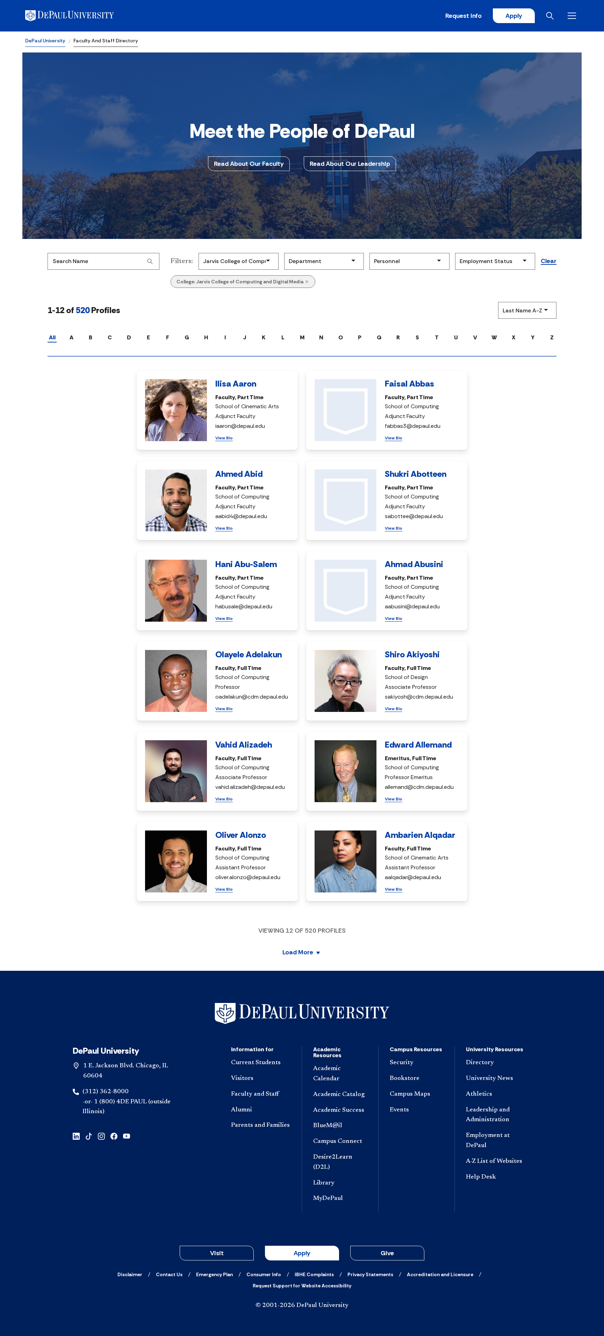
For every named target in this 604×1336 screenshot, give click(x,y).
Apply (513, 16)
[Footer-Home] (302, 1013)
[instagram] (101, 1135)
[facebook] (113, 1135)
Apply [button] (302, 1253)
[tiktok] (88, 1135)
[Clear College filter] (306, 281)
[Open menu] (573, 16)
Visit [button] (217, 1253)
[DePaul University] (79, 15)
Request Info (463, 16)
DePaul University (45, 40)
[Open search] (551, 16)
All (52, 337)
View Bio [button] (224, 438)
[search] (150, 261)
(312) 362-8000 (105, 1092)
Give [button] (387, 1253)
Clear (548, 261)
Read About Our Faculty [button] (249, 164)
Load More (297, 952)
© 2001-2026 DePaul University (302, 1305)
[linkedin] (76, 1135)
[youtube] (126, 1135)
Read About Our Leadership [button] (350, 164)
